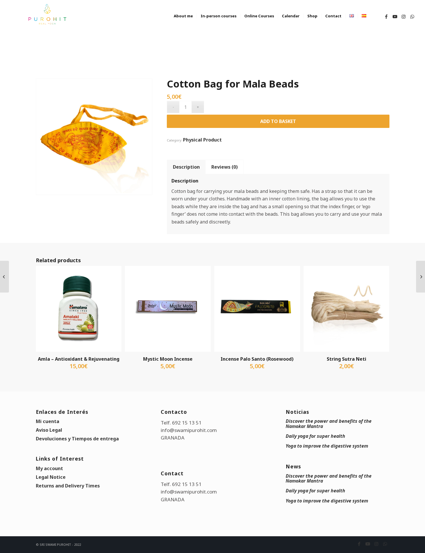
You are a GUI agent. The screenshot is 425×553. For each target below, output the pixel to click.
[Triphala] (420, 277)
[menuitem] (183, 21)
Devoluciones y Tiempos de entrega (77, 438)
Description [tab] (186, 167)
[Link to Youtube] (395, 16)
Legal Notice (51, 477)
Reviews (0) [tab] (224, 167)
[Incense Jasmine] (4, 277)
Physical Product (202, 140)
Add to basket (278, 121)
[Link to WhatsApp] (412, 16)
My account (49, 468)
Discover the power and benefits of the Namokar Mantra (329, 423)
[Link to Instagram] (403, 16)
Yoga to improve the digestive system (327, 446)
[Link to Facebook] (386, 16)
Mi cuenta (47, 421)
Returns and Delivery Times (68, 486)
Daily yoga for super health (315, 436)
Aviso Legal (49, 430)
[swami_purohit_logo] (47, 14)
